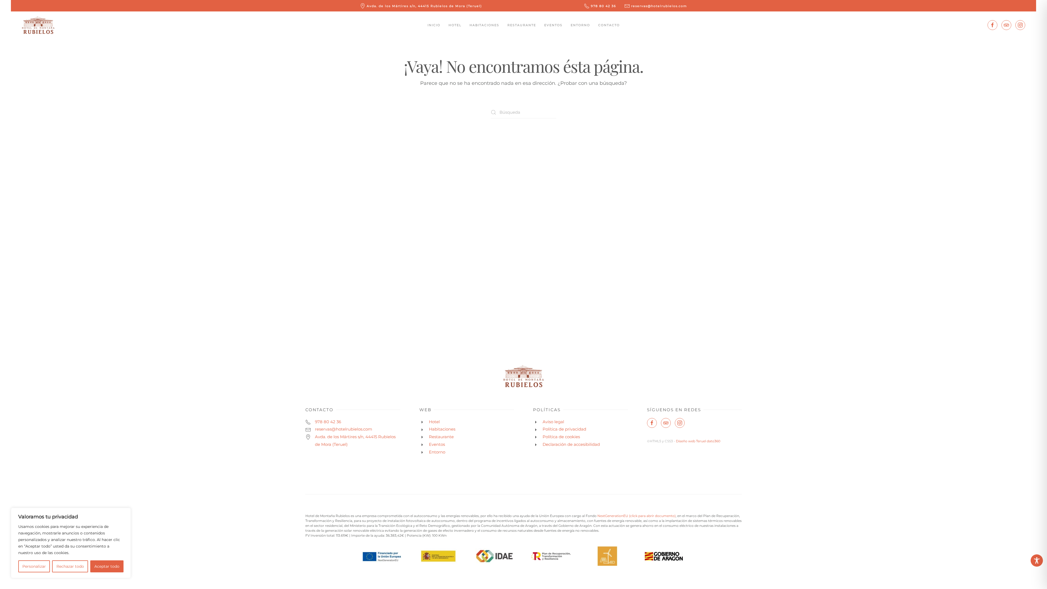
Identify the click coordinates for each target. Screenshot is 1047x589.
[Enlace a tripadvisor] (1006, 25)
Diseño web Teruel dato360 (698, 441)
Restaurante (521, 25)
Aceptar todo (106, 566)
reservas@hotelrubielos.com (659, 6)
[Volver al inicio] (38, 25)
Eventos (553, 25)
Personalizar (34, 566)
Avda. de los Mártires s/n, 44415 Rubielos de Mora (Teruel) (424, 6)
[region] (71, 543)
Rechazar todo (70, 566)
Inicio (434, 25)
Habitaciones (484, 25)
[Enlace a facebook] (992, 25)
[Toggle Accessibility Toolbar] (1036, 560)
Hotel (455, 25)
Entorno (580, 25)
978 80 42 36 (603, 6)
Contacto (609, 25)
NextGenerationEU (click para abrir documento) (636, 516)
